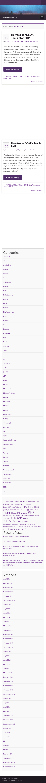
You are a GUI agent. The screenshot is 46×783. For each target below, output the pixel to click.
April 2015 (6, 579)
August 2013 (8, 651)
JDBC (5, 367)
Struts (5, 457)
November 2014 (9, 592)
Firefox (5, 308)
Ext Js (5, 303)
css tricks (6, 504)
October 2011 (8, 720)
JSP (4, 376)
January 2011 (8, 758)
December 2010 (9, 762)
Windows (35, 41)
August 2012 (8, 698)
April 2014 (6, 622)
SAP (4, 448)
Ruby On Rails (8, 444)
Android (6, 269)
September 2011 (9, 724)
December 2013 (9, 634)
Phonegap (24, 513)
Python (5, 436)
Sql (22, 526)
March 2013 (7, 673)
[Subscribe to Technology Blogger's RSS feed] (3, 1)
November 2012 (9, 686)
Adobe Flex (7, 265)
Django (5, 299)
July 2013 (6, 656)
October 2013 (8, 643)
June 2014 (7, 613)
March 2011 (7, 750)
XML (4, 487)
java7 (5, 510)
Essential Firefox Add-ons (12, 507)
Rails (13, 518)
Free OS (6, 316)
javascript (12, 509)
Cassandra (7, 278)
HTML (5, 342)
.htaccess (6, 256)
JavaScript (6, 363)
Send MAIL (25, 521)
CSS (4, 291)
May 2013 (6, 664)
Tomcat (6, 461)
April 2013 (6, 668)
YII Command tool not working (14, 541)
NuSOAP (9, 76)
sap (19, 521)
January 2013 (8, 681)
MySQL (5, 410)
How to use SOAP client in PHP (26, 145)
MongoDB (6, 402)
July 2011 (6, 732)
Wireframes (7, 483)
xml (23, 529)
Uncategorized (8, 470)
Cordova (6, 286)
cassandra (31, 501)
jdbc (25, 510)
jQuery (5, 372)
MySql (6, 512)
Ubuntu (22, 41)
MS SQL (6, 406)
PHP (18, 41)
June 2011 (7, 737)
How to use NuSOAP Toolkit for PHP (23, 36)
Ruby (25, 518)
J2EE (5, 350)
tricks (5, 529)
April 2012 (6, 707)
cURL (12, 504)
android (25, 501)
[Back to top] (41, 769)
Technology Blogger (9, 17)
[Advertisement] (23, 112)
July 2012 (6, 703)
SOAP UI (27, 185)
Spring (5, 453)
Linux (14, 41)
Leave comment (37, 82)
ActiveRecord (8, 501)
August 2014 (8, 604)
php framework (7, 515)
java (36, 506)
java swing (20, 510)
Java (4, 359)
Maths (5, 384)
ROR (19, 518)
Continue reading (12, 69)
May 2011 (6, 741)
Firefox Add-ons (9, 312)
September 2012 (9, 694)
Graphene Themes (16, 780)
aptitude (6, 273)
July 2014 (6, 609)
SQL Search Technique (30, 526)
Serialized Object (8, 526)
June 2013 (7, 660)
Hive (4, 337)
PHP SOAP (16, 76)
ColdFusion (7, 282)
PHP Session (16, 515)
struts (39, 526)
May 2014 (6, 617)
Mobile (5, 397)
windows (18, 529)
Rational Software (9, 440)
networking (7, 414)
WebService (28, 41)
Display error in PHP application (23, 504)
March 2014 (7, 626)
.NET (5, 261)
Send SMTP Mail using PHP (27, 524)
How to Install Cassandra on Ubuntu (16, 537)
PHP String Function (33, 515)
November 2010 (9, 767)
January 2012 (8, 715)
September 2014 (9, 600)
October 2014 (8, 596)
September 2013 (9, 647)
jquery (30, 509)
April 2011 (6, 745)
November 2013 (9, 639)
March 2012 (7, 711)
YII (4, 491)
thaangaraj (8, 41)
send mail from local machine (11, 524)
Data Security (8, 295)
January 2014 (8, 630)
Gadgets (6, 320)
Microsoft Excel (8, 389)
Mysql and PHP (15, 513)
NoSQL (5, 419)
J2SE (5, 355)
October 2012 (8, 690)
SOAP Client (25, 76)
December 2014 (9, 587)
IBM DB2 (6, 346)
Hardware (6, 333)
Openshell (7, 423)
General (6, 325)
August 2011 (8, 728)
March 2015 (7, 583)
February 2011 (8, 754)
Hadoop (6, 329)
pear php (6, 427)
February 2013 (8, 677)
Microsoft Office (9, 393)
